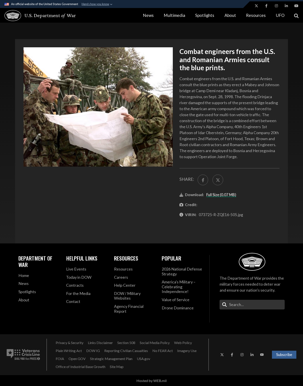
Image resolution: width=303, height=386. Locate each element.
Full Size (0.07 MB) (221, 194)
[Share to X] (217, 180)
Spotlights (204, 15)
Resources (256, 15)
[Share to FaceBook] (203, 180)
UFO (280, 15)
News (148, 15)
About (230, 15)
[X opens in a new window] (256, 5)
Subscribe (284, 354)
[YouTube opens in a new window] (296, 5)
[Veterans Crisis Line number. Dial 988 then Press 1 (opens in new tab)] (23, 354)
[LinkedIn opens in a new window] (286, 5)
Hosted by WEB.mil (151, 380)
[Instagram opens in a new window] (276, 5)
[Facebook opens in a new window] (266, 5)
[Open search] (296, 15)
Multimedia (174, 15)
